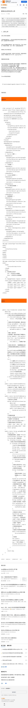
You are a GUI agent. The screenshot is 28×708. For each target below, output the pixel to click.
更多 (2, 683)
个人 (26, 7)
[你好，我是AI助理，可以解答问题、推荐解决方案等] (20, 5)
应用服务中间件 (15, 559)
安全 (21, 559)
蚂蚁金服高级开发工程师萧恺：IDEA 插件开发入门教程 (12, 674)
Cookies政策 (12, 700)
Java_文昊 (3, 573)
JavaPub (2, 596)
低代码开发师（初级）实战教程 (7, 677)
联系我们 (14, 692)
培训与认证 (14, 695)
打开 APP (24, 1)
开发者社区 (6, 695)
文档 (2, 695)
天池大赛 (10, 695)
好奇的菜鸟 (3, 634)
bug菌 (2, 611)
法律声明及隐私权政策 (5, 700)
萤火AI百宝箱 (3, 580)
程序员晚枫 (3, 618)
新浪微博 (8, 688)
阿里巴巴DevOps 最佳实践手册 (7, 679)
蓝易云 (2, 588)
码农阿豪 (2, 626)
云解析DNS (8, 559)
